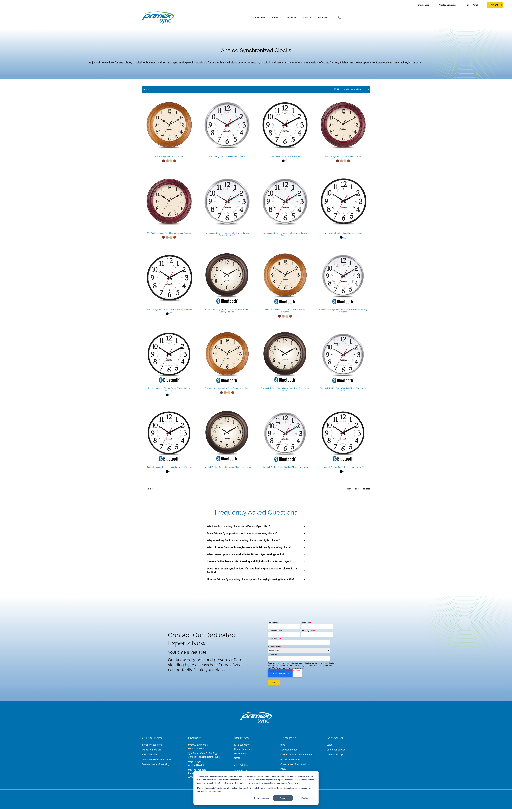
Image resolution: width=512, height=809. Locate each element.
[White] (286, 160)
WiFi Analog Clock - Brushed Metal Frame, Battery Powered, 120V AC (227, 234)
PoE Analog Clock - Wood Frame (169, 156)
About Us (241, 765)
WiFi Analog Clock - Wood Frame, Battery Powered (169, 233)
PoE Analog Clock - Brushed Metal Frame (227, 156)
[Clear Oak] (170, 160)
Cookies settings (261, 798)
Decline (304, 798)
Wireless (200, 748)
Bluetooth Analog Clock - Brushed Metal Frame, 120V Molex (343, 389)
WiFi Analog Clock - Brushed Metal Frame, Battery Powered (285, 234)
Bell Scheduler (149, 754)
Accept (283, 798)
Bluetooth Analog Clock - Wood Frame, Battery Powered (285, 310)
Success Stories (288, 749)
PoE (199, 756)
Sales (329, 744)
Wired (191, 748)
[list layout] (334, 89)
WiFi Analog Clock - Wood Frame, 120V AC (343, 156)
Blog (282, 744)
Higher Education (243, 749)
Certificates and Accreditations (296, 754)
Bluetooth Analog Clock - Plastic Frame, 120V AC (343, 467)
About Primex (241, 770)
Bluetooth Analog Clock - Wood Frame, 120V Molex (227, 388)
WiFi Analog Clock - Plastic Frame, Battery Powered (169, 309)
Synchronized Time (152, 744)
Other (237, 757)
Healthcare (240, 753)
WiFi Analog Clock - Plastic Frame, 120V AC (343, 233)
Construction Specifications (294, 764)
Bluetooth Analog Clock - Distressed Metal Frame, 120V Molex (285, 389)
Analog (192, 765)
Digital (200, 765)
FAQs (283, 769)
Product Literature (290, 759)
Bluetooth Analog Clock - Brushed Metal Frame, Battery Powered (343, 310)
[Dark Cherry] (163, 160)
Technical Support (336, 754)
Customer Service (336, 749)
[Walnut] (174, 160)
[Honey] (167, 160)
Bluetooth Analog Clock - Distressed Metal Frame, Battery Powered (227, 310)
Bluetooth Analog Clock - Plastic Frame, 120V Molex (169, 467)
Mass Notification (151, 749)
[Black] (283, 160)
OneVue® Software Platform (157, 759)
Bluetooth (208, 756)
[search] (340, 17)
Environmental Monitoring (155, 764)
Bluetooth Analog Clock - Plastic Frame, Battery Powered (169, 389)
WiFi (217, 756)
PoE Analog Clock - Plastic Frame (285, 156)
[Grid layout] (338, 89)
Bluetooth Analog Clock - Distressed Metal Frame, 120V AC (227, 468)
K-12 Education (242, 744)
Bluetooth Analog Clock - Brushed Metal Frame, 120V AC (285, 468)
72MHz (192, 756)
